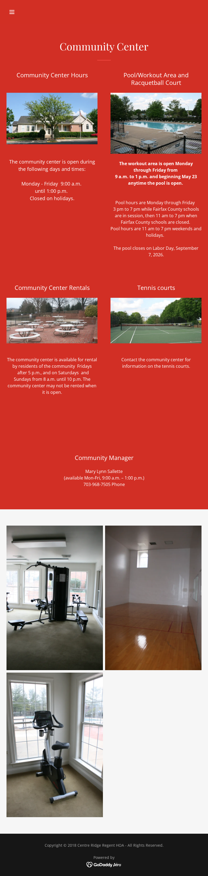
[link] (104, 864)
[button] (28, 12)
